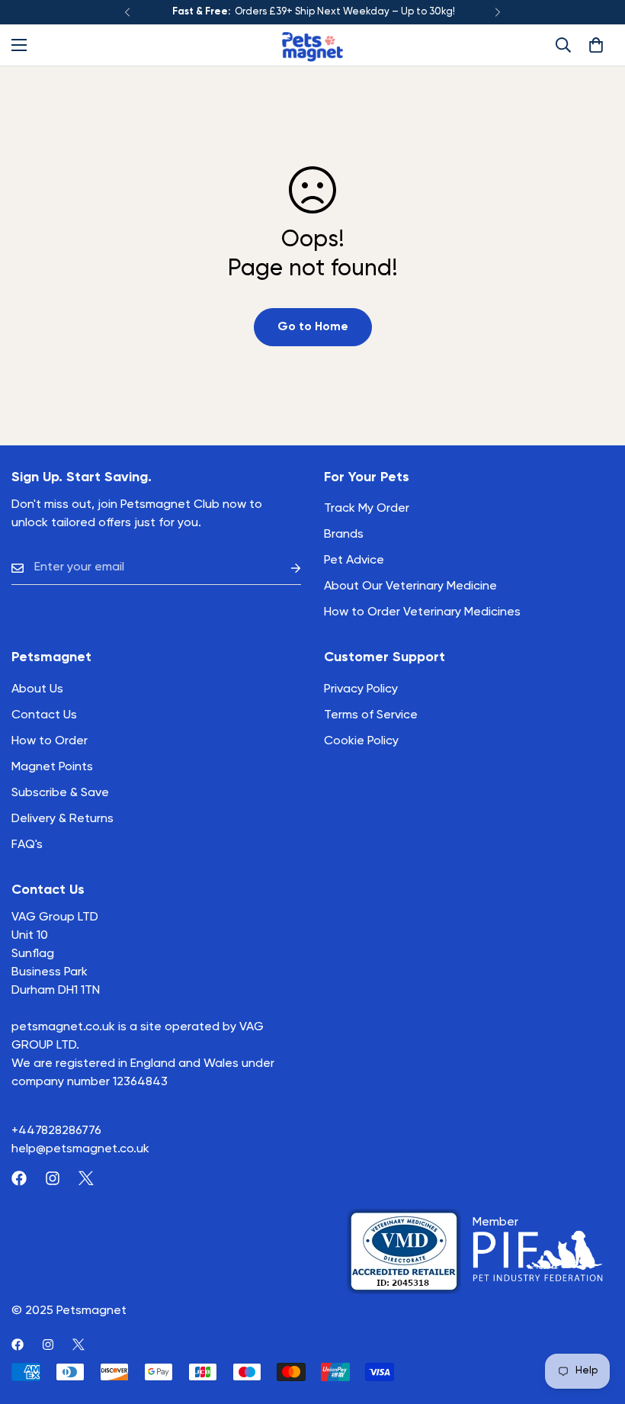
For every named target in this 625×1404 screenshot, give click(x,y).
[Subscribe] (283, 568)
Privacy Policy (361, 689)
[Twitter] (86, 1178)
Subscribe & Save (60, 793)
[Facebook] (19, 1178)
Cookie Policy (361, 741)
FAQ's (27, 845)
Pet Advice (354, 560)
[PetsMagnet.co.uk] (312, 45)
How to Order (49, 741)
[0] (596, 45)
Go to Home (312, 327)
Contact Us (44, 715)
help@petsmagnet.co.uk (80, 1149)
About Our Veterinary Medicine (410, 586)
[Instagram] (52, 1178)
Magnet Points (52, 767)
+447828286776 (56, 1131)
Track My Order (366, 509)
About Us (37, 689)
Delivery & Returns (62, 819)
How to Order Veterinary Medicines (422, 612)
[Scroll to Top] (595, 1320)
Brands (344, 535)
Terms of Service (371, 715)
